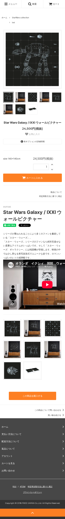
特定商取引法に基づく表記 (50, 196)
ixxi (13, 22)
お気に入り (34, 134)
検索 (34, 4)
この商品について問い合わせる (48, 410)
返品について (56, 192)
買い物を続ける (55, 415)
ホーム (4, 17)
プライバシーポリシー (32, 492)
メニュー (12, 4)
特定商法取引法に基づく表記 (40, 486)
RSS (14, 486)
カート (56, 4)
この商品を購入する (32, 395)
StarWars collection (20, 17)
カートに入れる (34, 177)
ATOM (22, 486)
